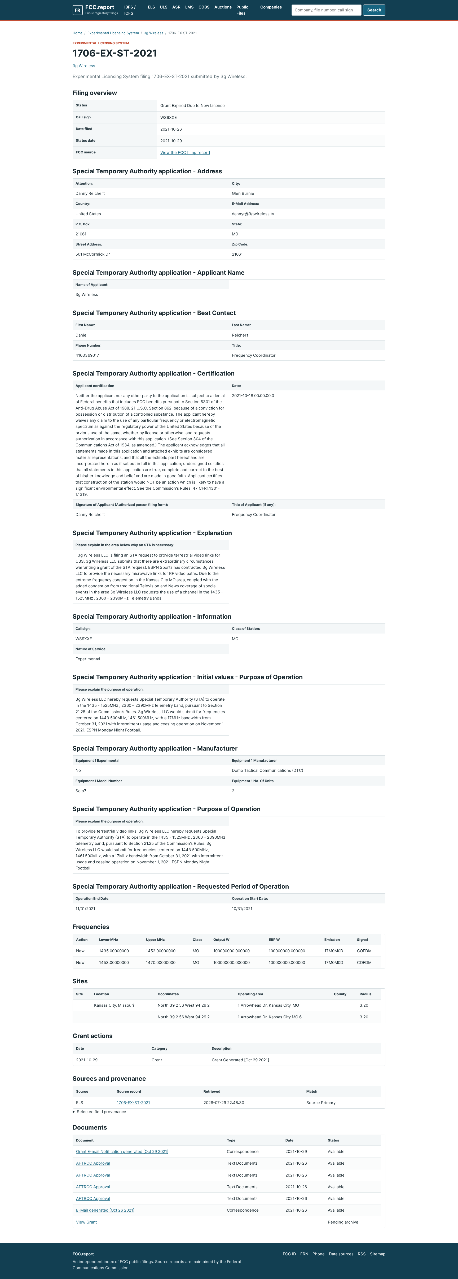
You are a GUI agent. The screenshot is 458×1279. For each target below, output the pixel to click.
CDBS (204, 7)
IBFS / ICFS (130, 10)
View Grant (86, 1222)
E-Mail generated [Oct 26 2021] (105, 1210)
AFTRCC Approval (93, 1163)
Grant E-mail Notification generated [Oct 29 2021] (122, 1151)
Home (77, 33)
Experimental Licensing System (113, 33)
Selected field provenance (101, 1111)
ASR (176, 7)
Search (374, 9)
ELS (151, 7)
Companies (271, 7)
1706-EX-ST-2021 (133, 1102)
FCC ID (289, 1253)
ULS (164, 7)
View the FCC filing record (185, 152)
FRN (304, 1253)
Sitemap (377, 1253)
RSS (362, 1253)
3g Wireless (153, 33)
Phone (318, 1253)
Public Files (242, 10)
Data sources (341, 1253)
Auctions (223, 7)
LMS (189, 7)
